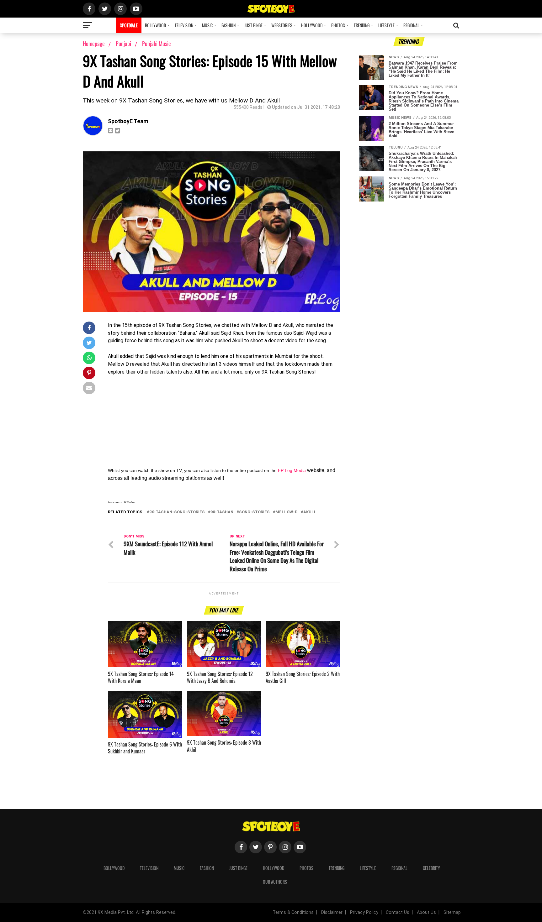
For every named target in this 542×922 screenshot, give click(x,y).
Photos (338, 25)
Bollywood (155, 25)
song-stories (254, 512)
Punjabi (124, 43)
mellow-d (286, 512)
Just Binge (253, 25)
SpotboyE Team (128, 121)
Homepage (94, 43)
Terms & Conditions (293, 912)
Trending (361, 25)
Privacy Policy (364, 912)
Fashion (228, 25)
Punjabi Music (156, 43)
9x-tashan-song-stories (177, 512)
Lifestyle (386, 25)
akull (309, 512)
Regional (411, 25)
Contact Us (397, 912)
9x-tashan (221, 512)
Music (207, 25)
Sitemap (452, 912)
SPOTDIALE (129, 25)
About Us (426, 912)
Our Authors (275, 881)
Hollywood (311, 25)
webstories (281, 25)
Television (184, 25)
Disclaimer (332, 912)
